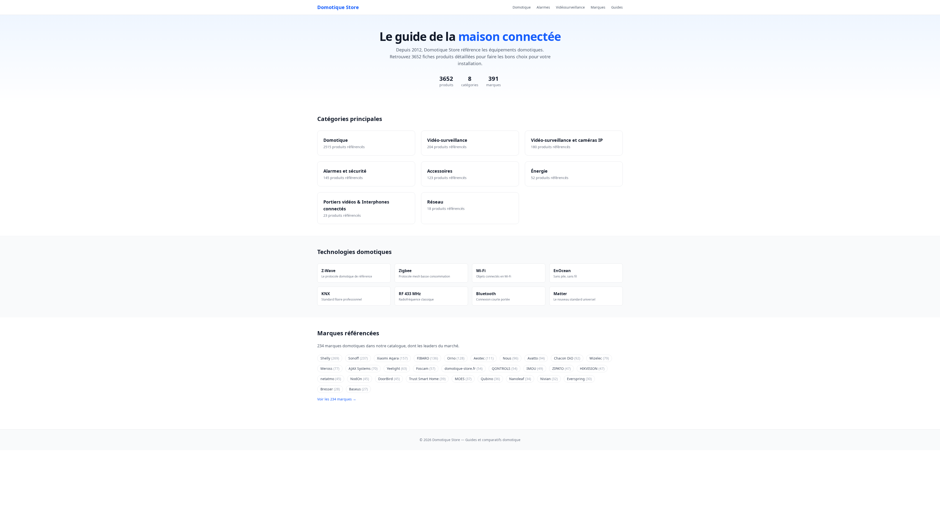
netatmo (330, 378)
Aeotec (484, 358)
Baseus (358, 389)
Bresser (330, 389)
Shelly (329, 358)
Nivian (549, 378)
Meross (329, 368)
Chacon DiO (567, 358)
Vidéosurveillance (570, 7)
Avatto (536, 358)
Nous (510, 358)
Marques (598, 7)
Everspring (579, 378)
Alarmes (543, 7)
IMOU (535, 368)
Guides (617, 7)
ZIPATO (561, 368)
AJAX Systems (363, 368)
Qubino (490, 378)
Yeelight (397, 368)
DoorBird (389, 378)
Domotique (522, 7)
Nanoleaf (520, 378)
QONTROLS (504, 368)
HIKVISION (592, 368)
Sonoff (358, 358)
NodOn (359, 378)
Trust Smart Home (427, 378)
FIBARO (427, 358)
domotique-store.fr (463, 368)
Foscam (425, 368)
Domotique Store (338, 7)
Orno (455, 358)
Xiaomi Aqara (392, 358)
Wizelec (599, 358)
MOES (463, 378)
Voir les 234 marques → (336, 399)
